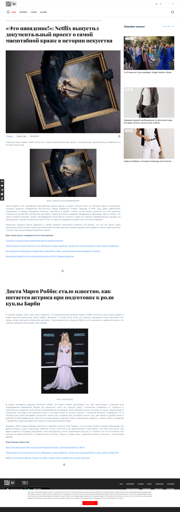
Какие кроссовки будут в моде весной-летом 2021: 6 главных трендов (40, 256)
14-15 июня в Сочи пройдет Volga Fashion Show (147, 72)
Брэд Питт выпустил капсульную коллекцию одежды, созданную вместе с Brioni (45, 447)
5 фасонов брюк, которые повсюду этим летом (147, 161)
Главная (8, 20)
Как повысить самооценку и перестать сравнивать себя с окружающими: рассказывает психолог (53, 251)
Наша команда (132, 489)
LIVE (14, 12)
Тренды (21, 20)
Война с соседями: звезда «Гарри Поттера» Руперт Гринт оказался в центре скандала (48, 458)
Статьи (14, 20)
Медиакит (147, 489)
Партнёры (170, 489)
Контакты (160, 484)
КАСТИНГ (43, 12)
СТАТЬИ (33, 12)
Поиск (171, 484)
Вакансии (159, 489)
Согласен (90, 503)
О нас (149, 484)
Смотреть (130, 484)
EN (161, 4)
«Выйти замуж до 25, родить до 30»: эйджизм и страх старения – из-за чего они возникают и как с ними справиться (62, 246)
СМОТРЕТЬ (23, 12)
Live (121, 484)
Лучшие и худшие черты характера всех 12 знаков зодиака (34, 241)
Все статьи (167, 26)
